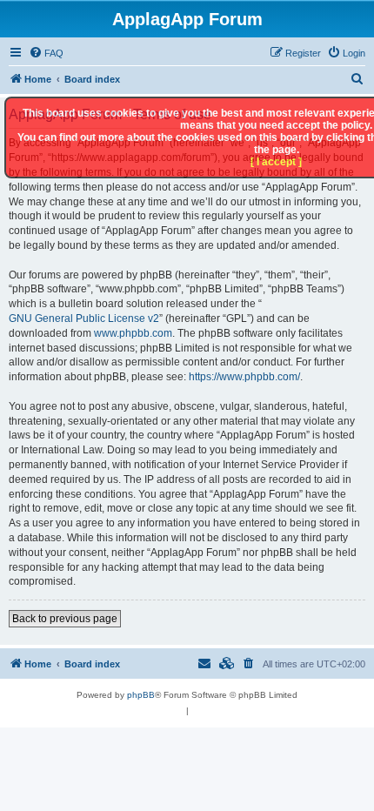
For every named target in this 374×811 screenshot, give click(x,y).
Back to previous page (64, 619)
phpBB (141, 695)
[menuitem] (46, 53)
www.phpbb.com (133, 333)
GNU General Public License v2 (84, 318)
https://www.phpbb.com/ (244, 377)
